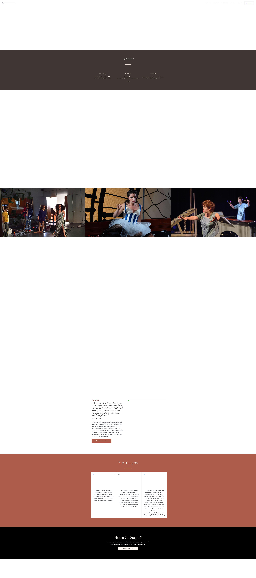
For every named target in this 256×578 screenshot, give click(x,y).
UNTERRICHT (224, 3)
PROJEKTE (216, 3)
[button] (101, 441)
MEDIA (232, 3)
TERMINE (239, 3)
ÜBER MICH (208, 3)
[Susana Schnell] (9, 3)
